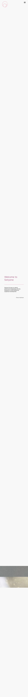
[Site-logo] (5, 4)
